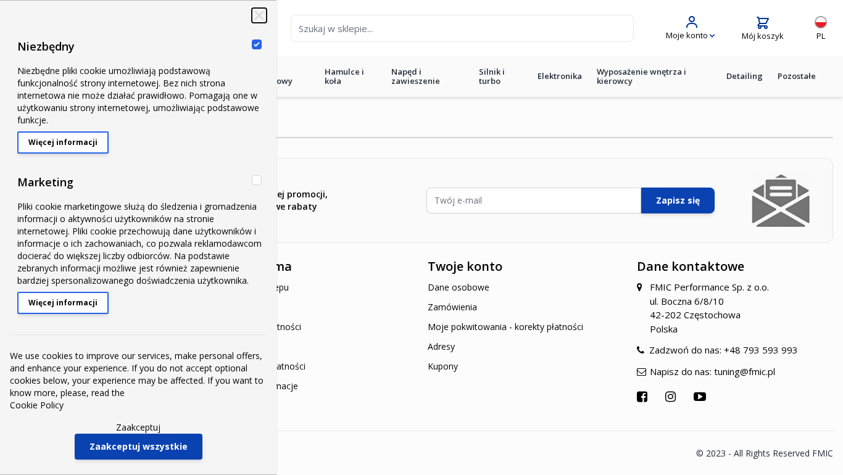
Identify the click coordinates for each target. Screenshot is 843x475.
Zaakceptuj (138, 427)
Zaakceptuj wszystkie (138, 446)
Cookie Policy (37, 405)
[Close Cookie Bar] (259, 15)
